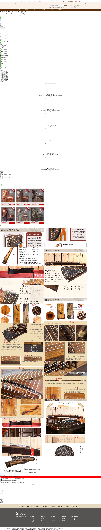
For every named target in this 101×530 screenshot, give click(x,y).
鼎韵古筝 (19, 11)
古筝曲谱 (35, 528)
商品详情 (1, 171)
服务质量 (1, 502)
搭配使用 (1, 501)
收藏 (22, 15)
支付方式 (42, 520)
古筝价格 (55, 528)
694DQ (63, 7)
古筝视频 (51, 9)
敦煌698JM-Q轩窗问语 (35, 203)
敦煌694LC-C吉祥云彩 (50, 94)
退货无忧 (59, 506)
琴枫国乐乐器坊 (6, 11)
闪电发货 (44, 506)
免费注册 (32, 520)
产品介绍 (1, 497)
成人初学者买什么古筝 (4, 78)
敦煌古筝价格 (9, 528)
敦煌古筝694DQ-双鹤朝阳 (4, 37)
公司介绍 (32, 518)
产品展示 (1, 498)
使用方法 (1, 499)
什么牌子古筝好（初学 (4, 71)
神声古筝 (53, 7)
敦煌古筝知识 (48, 528)
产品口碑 (1, 500)
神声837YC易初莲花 (50, 153)
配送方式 (53, 518)
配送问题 (53, 520)
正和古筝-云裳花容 (34, 221)
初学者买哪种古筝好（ (4, 72)
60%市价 (67, 506)
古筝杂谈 (43, 9)
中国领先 (21, 506)
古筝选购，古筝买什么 (4, 80)
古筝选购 (61, 528)
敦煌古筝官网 (43, 528)
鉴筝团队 (37, 506)
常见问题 (32, 521)
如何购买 (1, 172)
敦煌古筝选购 (19, 528)
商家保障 (63, 520)
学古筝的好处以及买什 (4, 76)
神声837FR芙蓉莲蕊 (4, 221)
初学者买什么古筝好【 (4, 79)
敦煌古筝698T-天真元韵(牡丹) (4, 34)
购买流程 (42, 518)
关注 (0, 175)
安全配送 (52, 506)
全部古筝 (15, 11)
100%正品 (29, 506)
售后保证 (63, 518)
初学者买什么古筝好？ (4, 75)
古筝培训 (34, 9)
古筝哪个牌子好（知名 (4, 73)
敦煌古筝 (56, 7)
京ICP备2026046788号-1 (34, 529)
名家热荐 (74, 506)
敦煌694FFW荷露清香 (50, 124)
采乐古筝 (59, 7)
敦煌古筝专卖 (14, 528)
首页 (19, 9)
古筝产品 (26, 9)
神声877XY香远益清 (50, 168)
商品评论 (1, 173)
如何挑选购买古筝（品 (4, 74)
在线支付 (1, 26)
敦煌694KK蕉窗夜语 (50, 109)
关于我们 (60, 9)
